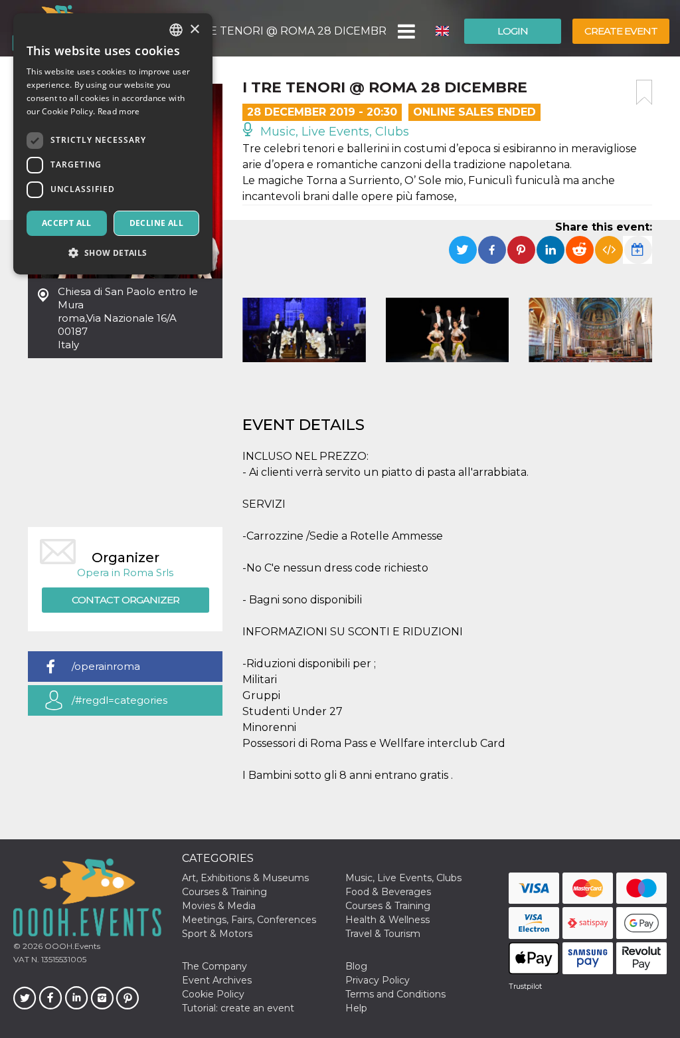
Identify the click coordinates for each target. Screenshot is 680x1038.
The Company (214, 966)
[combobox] (176, 30)
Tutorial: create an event (238, 1008)
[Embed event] (609, 250)
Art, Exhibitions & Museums (245, 878)
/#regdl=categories (119, 700)
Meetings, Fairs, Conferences (249, 920)
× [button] (194, 30)
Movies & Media (219, 906)
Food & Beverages (388, 892)
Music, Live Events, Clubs (333, 131)
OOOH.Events (71, 946)
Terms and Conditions (395, 994)
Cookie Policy (213, 994)
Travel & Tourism (382, 934)
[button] (405, 31)
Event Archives (217, 980)
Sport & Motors (217, 934)
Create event (620, 31)
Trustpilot (525, 986)
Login (512, 31)
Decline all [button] (156, 223)
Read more (119, 111)
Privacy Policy (377, 980)
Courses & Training (224, 892)
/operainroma (106, 666)
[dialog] (112, 143)
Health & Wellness (387, 920)
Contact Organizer (125, 599)
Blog (356, 966)
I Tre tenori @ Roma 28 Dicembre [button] (288, 31)
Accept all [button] (67, 223)
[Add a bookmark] (644, 92)
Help (356, 1008)
